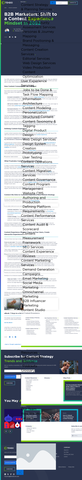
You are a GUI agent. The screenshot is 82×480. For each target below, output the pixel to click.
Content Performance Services (71, 327)
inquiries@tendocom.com (11, 476)
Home (5, 7)
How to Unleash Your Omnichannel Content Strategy (68, 417)
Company (29, 426)
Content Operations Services (71, 318)
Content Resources (31, 378)
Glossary (47, 378)
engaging (6, 147)
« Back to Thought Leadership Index (13, 344)
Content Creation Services (32, 328)
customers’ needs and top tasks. (18, 246)
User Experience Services (51, 318)
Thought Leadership (13, 7)
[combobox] (62, 2)
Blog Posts (66, 378)
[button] (9, 37)
